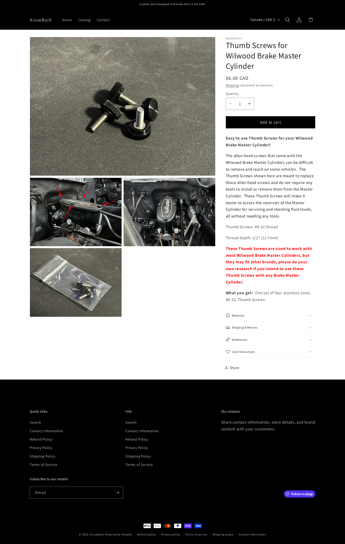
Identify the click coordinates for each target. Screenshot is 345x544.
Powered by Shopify (118, 534)
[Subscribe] (117, 493)
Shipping (232, 85)
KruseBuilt (97, 534)
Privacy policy (170, 534)
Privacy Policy (41, 447)
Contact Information (46, 430)
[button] (287, 19)
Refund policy (146, 534)
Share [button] (234, 367)
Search (35, 422)
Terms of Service (43, 464)
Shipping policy (223, 534)
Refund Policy (41, 439)
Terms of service (196, 534)
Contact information (252, 534)
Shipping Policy (42, 456)
